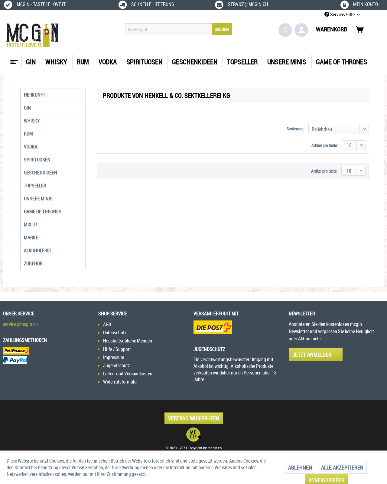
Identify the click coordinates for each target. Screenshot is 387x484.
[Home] (13, 59)
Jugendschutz (116, 365)
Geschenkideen (40, 172)
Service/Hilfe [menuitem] (342, 14)
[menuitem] (178, 29)
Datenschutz (115, 332)
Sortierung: (295, 129)
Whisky (32, 120)
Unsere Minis (38, 198)
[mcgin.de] (193, 434)
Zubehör (33, 263)
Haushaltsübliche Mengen (127, 340)
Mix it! (30, 224)
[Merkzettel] (285, 30)
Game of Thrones (42, 211)
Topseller (35, 185)
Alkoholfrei (37, 250)
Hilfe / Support (117, 349)
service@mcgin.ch (20, 324)
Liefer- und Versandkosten (127, 373)
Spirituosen (37, 159)
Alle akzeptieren (342, 467)
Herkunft (34, 94)
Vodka (30, 146)
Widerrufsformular (120, 381)
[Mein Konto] (301, 30)
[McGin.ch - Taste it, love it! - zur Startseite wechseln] (32, 35)
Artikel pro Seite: (324, 145)
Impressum (113, 357)
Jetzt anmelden (312, 354)
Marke (31, 237)
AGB (107, 324)
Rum (28, 133)
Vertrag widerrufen (193, 418)
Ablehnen (300, 467)
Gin (27, 107)
